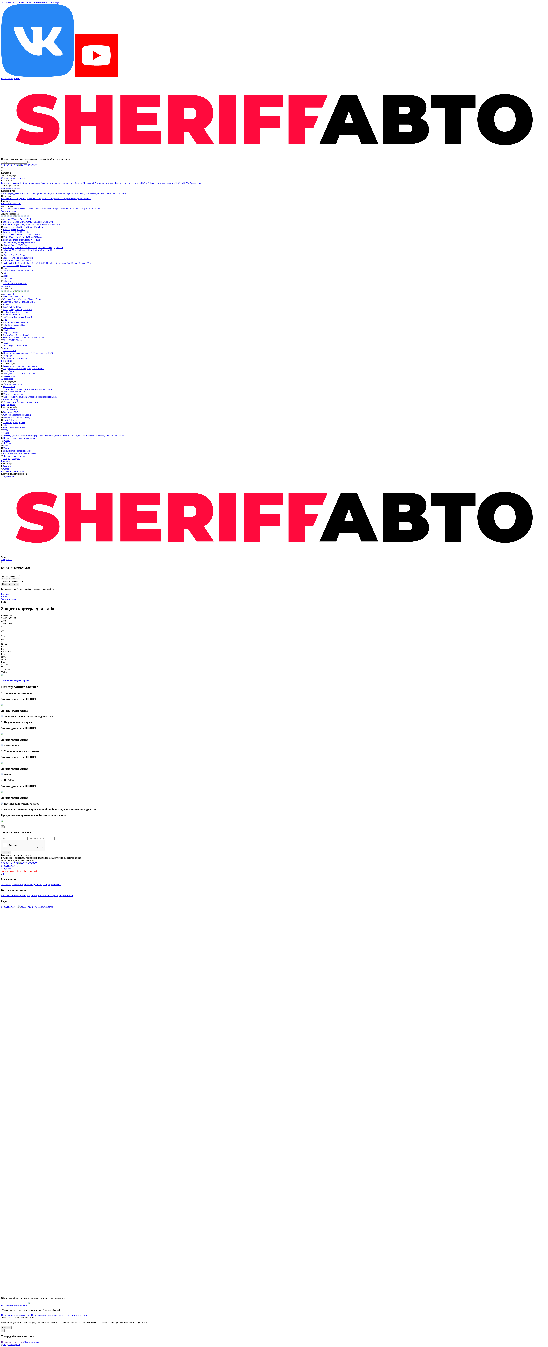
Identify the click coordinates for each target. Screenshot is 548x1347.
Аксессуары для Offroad (15, 435)
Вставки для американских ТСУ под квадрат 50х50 (28, 353)
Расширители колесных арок (58, 193)
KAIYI (6, 245)
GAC (5, 234)
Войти (17, 78)
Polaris (6, 425)
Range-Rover (9, 335)
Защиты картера (9, 895)
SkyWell (36, 263)
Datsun (23, 227)
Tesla (22, 265)
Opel (13, 255)
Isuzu (27, 240)
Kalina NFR (6, 651)
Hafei (5, 237)
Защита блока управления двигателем (21, 389)
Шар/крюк (9, 355)
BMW (30, 222)
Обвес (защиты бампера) (47, 208)
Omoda (6, 255)
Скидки (48, 2)
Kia (25, 245)
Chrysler (50, 224)
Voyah (30, 270)
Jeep (22, 242)
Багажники (6, 361)
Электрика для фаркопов (15, 358)
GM (24, 234)
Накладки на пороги (81, 198)
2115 (3, 639)
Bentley (23, 222)
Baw (10, 222)
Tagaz (6, 265)
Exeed (13, 229)
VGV (6, 270)
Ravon (12, 260)
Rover (26, 260)
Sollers (52, 263)
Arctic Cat (12, 409)
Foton (27, 232)
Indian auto (7, 240)
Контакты (39, 2)
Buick (45, 222)
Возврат (56, 2)
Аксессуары (195, 183)
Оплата (20, 2)
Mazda (15, 250)
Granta (4, 644)
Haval (18, 237)
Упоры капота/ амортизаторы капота (83, 208)
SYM (22, 427)
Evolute (6, 229)
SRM (58, 263)
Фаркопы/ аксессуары (14, 456)
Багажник (8, 466)
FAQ (14, 2)
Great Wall (38, 234)
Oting (22, 255)
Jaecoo (10, 242)
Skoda (29, 263)
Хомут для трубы (11, 458)
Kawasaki (7, 422)
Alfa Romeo (20, 219)
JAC (5, 242)
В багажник (7, 203)
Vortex (24, 345)
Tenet (16, 265)
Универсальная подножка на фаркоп (53, 198)
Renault (19, 260)
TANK (12, 340)
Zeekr (11, 278)
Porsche (30, 258)
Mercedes (14, 325)
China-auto (41, 224)
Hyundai (40, 237)
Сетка (62, 208)
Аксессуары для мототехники (82, 435)
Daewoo (7, 227)
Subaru (75, 263)
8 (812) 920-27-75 (9, 165)
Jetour (27, 242)
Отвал (32, 193)
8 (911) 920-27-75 (29, 165)
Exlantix (21, 229)
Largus (4, 654)
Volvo (23, 270)
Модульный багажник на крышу (99, 183)
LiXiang (49, 247)
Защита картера (8, 211)
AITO (12, 219)
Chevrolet (30, 224)
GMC (29, 234)
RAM (6, 260)
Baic (5, 222)
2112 (3, 631)
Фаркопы (5, 286)
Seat (10, 263)
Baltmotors (8, 412)
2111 (3, 628)
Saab (5, 263)
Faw (5, 232)
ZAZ (5, 278)
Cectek (27, 415)
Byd (51, 222)
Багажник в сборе (11, 366)
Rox (31, 260)
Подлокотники (66, 895)
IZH (38, 240)
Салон (6, 469)
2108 (3, 621)
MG (35, 250)
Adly (5, 409)
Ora (17, 255)
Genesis (18, 234)
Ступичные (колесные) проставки (88, 193)
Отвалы (7, 445)
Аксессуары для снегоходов (14, 193)
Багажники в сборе (10, 183)
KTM (15, 422)
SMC (5, 427)
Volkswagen (14, 270)
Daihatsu (16, 227)
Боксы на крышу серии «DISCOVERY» (169, 183)
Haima (12, 237)
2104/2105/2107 (8, 618)
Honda (25, 237)
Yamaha (6, 433)
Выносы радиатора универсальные (20, 438)
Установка (6, 2)
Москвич (8, 281)
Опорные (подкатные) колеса (42, 397)
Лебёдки (7, 443)
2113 (3, 633)
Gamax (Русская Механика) (16, 417)
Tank (11, 265)
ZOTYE (12, 350)
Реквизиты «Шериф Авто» (14, 1305)
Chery (23, 224)
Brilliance (38, 222)
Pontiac (23, 258)
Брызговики (7, 208)
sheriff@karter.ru (45, 907)
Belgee (16, 222)
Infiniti (22, 240)
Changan (15, 224)
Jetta (33, 242)
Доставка (29, 2)
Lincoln (41, 247)
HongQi (32, 237)
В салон (17, 203)
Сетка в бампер (10, 399)
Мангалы (29, 208)
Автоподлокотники (10, 188)
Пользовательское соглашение (16, 1315)
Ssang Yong (66, 263)
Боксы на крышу (29, 366)
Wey (6, 273)
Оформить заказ (31, 1342)
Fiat (9, 232)
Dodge (30, 227)
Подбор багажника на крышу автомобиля (23, 368)
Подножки (32, 895)
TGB (5, 430)
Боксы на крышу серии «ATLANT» (132, 183)
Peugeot (6, 258)
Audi (29, 219)
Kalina (4, 649)
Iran (11, 314)
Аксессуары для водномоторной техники (47, 435)
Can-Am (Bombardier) (13, 415)
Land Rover (20, 247)
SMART (44, 263)
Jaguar (17, 242)
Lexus (29, 247)
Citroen (57, 224)
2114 (3, 636)
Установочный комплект (13, 178)
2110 (3, 626)
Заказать (6, 852)
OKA (3, 659)
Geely (11, 234)
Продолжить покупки (11, 1342)
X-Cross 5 (5, 669)
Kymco (22, 422)
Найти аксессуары (10, 584)
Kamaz (14, 245)
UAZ (5, 268)
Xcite (5, 276)
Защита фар (19, 208)
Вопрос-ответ (26, 884)
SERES (15, 263)
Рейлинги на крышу (30, 183)
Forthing (20, 232)
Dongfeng (38, 227)
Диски (6, 440)
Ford (14, 232)
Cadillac (7, 224)
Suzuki (82, 263)
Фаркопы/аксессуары (116, 193)
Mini (40, 250)
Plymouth (15, 258)
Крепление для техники (12, 471)
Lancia (11, 247)
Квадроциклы (8, 404)
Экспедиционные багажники (55, 183)
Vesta (3, 667)
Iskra (3, 646)
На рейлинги (76, 183)
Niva (12, 327)
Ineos (15, 240)
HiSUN (6, 420)
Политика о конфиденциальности (47, 1315)
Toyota (28, 265)
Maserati (7, 250)
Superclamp (8, 476)
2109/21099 (6, 623)
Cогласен (6, 1328)
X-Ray (4, 672)
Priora (4, 662)
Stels (10, 427)
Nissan (6, 252)
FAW (5, 307)
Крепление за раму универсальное (18, 198)
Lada (5, 247)
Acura (6, 219)
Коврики (5, 461)
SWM (88, 263)
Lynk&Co (58, 247)
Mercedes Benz (26, 250)
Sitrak (22, 263)
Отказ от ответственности (77, 1315)
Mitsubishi (47, 250)
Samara (4, 664)
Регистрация (7, 78)
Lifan (34, 247)
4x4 (3, 641)
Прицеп (39, 193)
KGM (20, 245)
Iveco (33, 240)
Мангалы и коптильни (15, 391)
